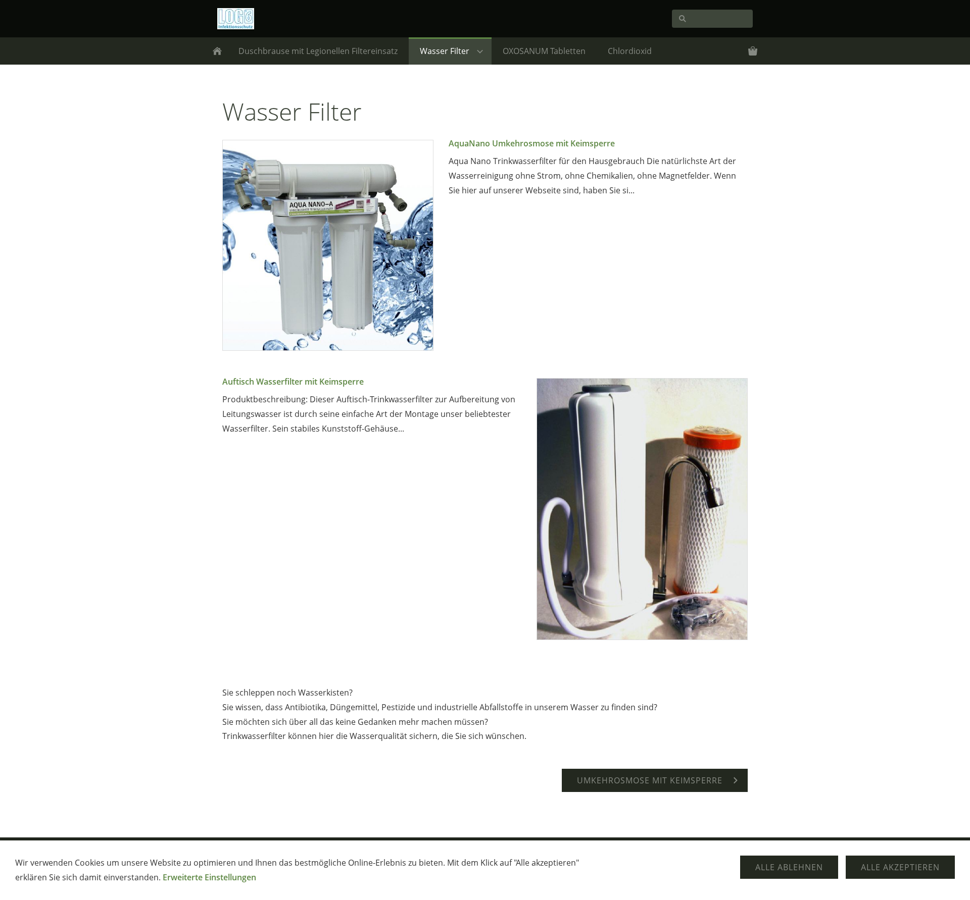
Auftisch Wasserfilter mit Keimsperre (293, 381)
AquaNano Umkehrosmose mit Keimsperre (532, 143)
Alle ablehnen (789, 867)
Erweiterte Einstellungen (209, 877)
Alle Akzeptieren (900, 867)
